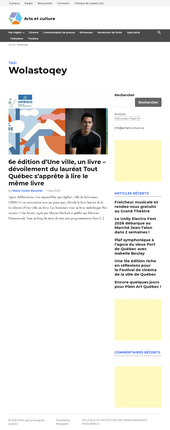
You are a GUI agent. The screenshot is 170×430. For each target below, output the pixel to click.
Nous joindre (45, 3)
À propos (14, 3)
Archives (120, 114)
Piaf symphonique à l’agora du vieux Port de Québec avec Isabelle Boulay (135, 247)
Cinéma (33, 32)
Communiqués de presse (59, 32)
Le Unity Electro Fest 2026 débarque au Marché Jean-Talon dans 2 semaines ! (135, 225)
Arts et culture (39, 18)
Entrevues (86, 32)
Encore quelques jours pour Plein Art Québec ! (138, 284)
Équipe (29, 3)
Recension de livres (109, 32)
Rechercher (124, 95)
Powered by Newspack (63, 422)
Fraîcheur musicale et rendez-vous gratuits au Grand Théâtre (136, 206)
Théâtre (33, 38)
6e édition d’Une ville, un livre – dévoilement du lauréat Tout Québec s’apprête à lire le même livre (57, 172)
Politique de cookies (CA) (89, 3)
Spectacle (133, 32)
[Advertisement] (138, 161)
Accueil (11, 44)
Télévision (16, 38)
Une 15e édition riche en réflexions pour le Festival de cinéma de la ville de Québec (136, 268)
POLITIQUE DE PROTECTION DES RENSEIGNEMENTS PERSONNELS (114, 422)
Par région (15, 32)
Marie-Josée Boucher (27, 190)
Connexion (63, 3)
